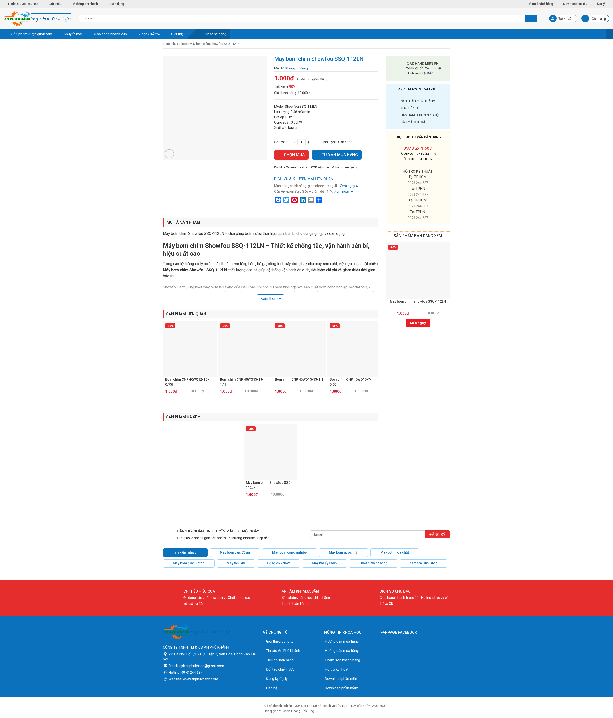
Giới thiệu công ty (279, 641)
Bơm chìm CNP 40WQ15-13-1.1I (242, 382)
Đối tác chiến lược (280, 669)
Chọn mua (294, 155)
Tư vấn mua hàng (340, 155)
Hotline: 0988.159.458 (23, 4)
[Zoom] (169, 153)
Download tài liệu (575, 4)
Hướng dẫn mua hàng (342, 641)
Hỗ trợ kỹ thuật (336, 669)
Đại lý (601, 4)
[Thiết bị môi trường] (38, 18)
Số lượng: (281, 142)
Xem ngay (348, 186)
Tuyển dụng (116, 4)
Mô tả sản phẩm (183, 222)
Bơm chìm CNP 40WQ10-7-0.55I (350, 382)
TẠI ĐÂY (427, 73)
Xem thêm (269, 298)
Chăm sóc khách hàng (342, 660)
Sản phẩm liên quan (186, 314)
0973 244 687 (417, 148)
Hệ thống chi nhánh (84, 4)
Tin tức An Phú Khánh (283, 651)
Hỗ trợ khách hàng (540, 4)
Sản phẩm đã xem (183, 417)
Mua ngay (418, 323)
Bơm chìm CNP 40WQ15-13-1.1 (299, 379)
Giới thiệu (54, 4)
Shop (183, 43)
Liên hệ (271, 688)
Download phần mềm (341, 679)
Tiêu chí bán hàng (280, 660)
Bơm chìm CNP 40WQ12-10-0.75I (187, 382)
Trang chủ (169, 43)
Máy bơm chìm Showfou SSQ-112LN (418, 301)
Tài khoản (565, 19)
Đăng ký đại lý (277, 679)
